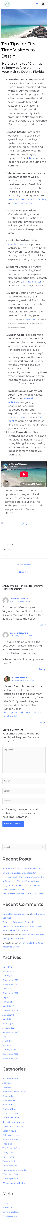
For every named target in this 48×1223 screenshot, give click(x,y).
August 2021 (8, 1015)
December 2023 (10, 980)
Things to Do (9, 545)
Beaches (6, 1087)
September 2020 (10, 1032)
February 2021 (9, 1023)
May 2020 (7, 1036)
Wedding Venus (10, 1178)
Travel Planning (9, 1161)
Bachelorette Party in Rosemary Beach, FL (23, 868)
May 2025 (7, 967)
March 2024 (8, 971)
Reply (42, 624)
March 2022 (8, 1006)
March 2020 (8, 1045)
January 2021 (8, 1028)
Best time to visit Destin (14, 1091)
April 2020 (7, 1041)
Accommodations (11, 1078)
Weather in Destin (11, 1174)
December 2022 (10, 993)
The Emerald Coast (11, 1148)
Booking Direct (9, 1109)
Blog (6, 540)
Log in (5, 1203)
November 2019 (10, 1058)
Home (6, 535)
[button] (37, 4)
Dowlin (5, 922)
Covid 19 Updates (10, 1113)
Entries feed (8, 1207)
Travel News (8, 1157)
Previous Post (24, 565)
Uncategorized (9, 1165)
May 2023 (7, 989)
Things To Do (8, 1152)
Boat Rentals (8, 1100)
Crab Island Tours (10, 1118)
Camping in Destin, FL (24, 922)
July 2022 (7, 997)
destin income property (14, 1122)
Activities (6, 1083)
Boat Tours (7, 1104)
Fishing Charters (10, 1135)
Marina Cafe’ (31, 319)
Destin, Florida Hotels (12, 1126)
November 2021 (10, 1010)
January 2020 (9, 1050)
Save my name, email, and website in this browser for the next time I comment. (21, 813)
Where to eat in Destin (13, 1183)
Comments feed (10, 1212)
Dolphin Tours (9, 1131)
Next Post (24, 572)
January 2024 (9, 976)
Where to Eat (9, 550)
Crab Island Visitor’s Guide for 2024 (19, 873)
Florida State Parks (11, 1139)
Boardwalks (8, 1096)
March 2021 (7, 1019)
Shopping (7, 1144)
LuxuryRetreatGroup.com (15, 914)
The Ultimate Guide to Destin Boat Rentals (23, 894)
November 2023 (10, 984)
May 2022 (7, 1002)
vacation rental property (14, 1170)
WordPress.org (9, 1216)
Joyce (5, 926)
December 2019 (10, 1054)
